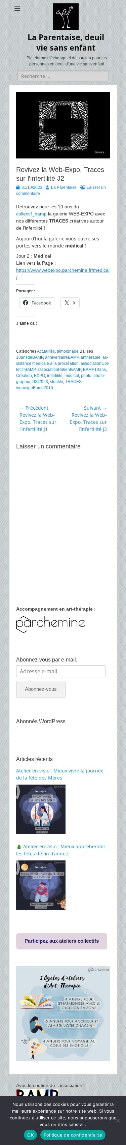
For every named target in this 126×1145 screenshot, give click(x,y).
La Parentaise (64, 187)
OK (30, 1135)
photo (86, 375)
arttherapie (90, 357)
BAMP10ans (94, 369)
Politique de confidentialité (73, 1135)
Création (24, 375)
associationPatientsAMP (59, 369)
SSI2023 (40, 381)
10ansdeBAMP (29, 357)
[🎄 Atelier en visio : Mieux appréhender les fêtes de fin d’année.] (41, 885)
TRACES (73, 381)
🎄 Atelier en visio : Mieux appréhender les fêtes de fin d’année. (61, 850)
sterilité (56, 381)
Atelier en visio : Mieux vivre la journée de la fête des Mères (59, 774)
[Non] (117, 1120)
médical (72, 375)
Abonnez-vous (41, 689)
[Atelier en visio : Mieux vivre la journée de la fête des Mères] (41, 809)
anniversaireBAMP (62, 357)
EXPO (39, 375)
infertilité (54, 375)
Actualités (46, 351)
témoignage (68, 351)
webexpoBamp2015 (34, 387)
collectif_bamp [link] (31, 213)
